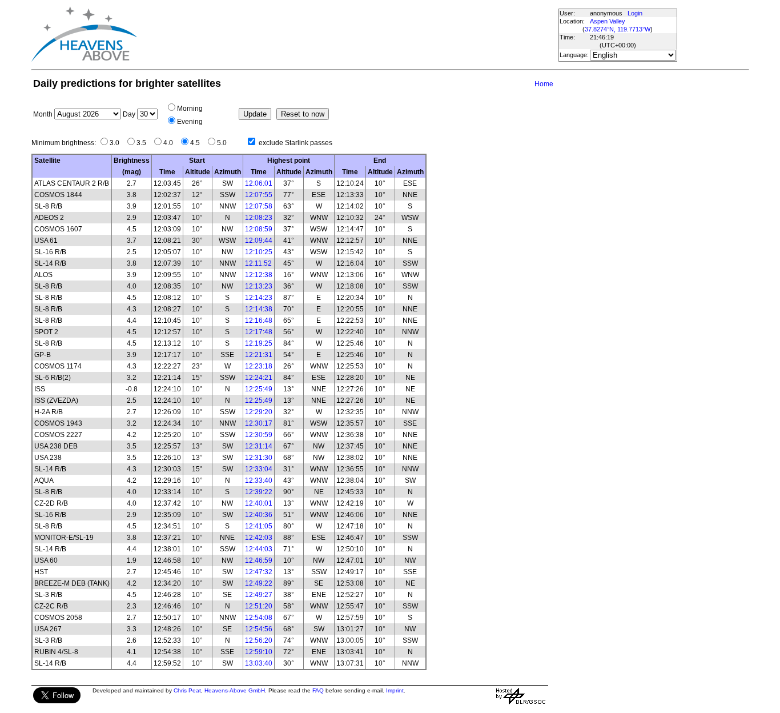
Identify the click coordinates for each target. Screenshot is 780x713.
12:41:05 (258, 526)
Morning (190, 109)
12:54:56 (258, 629)
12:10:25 (258, 252)
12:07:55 (258, 195)
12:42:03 (258, 538)
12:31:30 (258, 458)
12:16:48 (258, 321)
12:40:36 (258, 515)
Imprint (395, 690)
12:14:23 (258, 298)
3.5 (143, 143)
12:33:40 (258, 480)
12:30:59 (258, 435)
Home (543, 84)
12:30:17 (258, 423)
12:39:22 (258, 492)
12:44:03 (258, 549)
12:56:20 (258, 640)
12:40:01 (258, 503)
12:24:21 (258, 378)
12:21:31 (258, 355)
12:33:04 (258, 469)
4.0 (170, 143)
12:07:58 (258, 206)
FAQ (318, 690)
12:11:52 (258, 263)
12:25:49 (258, 389)
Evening (190, 122)
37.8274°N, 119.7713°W (617, 29)
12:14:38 (258, 309)
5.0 (224, 143)
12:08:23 (258, 218)
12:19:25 (258, 343)
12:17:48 (258, 332)
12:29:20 (258, 412)
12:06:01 (258, 183)
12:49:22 (258, 583)
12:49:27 (258, 595)
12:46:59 (258, 560)
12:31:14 (258, 446)
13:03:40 (258, 663)
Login (635, 13)
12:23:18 (258, 366)
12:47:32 (258, 572)
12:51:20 (258, 606)
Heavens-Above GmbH (234, 690)
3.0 (117, 143)
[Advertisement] (347, 34)
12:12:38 (258, 275)
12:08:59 (258, 229)
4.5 (197, 143)
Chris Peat (187, 690)
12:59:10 (258, 652)
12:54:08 (258, 618)
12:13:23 (258, 286)
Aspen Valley (607, 21)
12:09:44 (258, 241)
